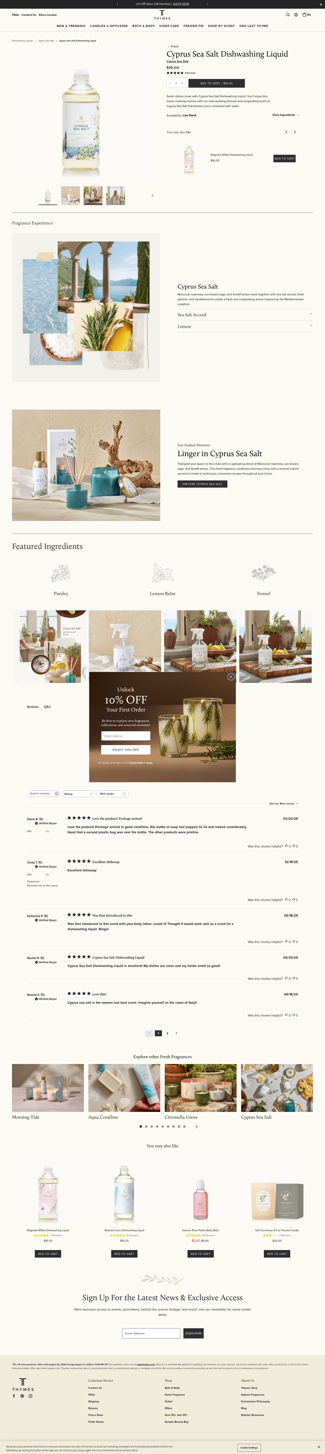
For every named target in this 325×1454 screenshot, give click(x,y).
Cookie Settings (249, 1447)
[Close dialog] (231, 676)
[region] (162, 1447)
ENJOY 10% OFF (125, 750)
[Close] (319, 1447)
